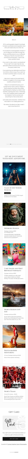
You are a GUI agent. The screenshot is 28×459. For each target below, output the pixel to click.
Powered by (12, 452)
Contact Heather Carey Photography (17, 444)
